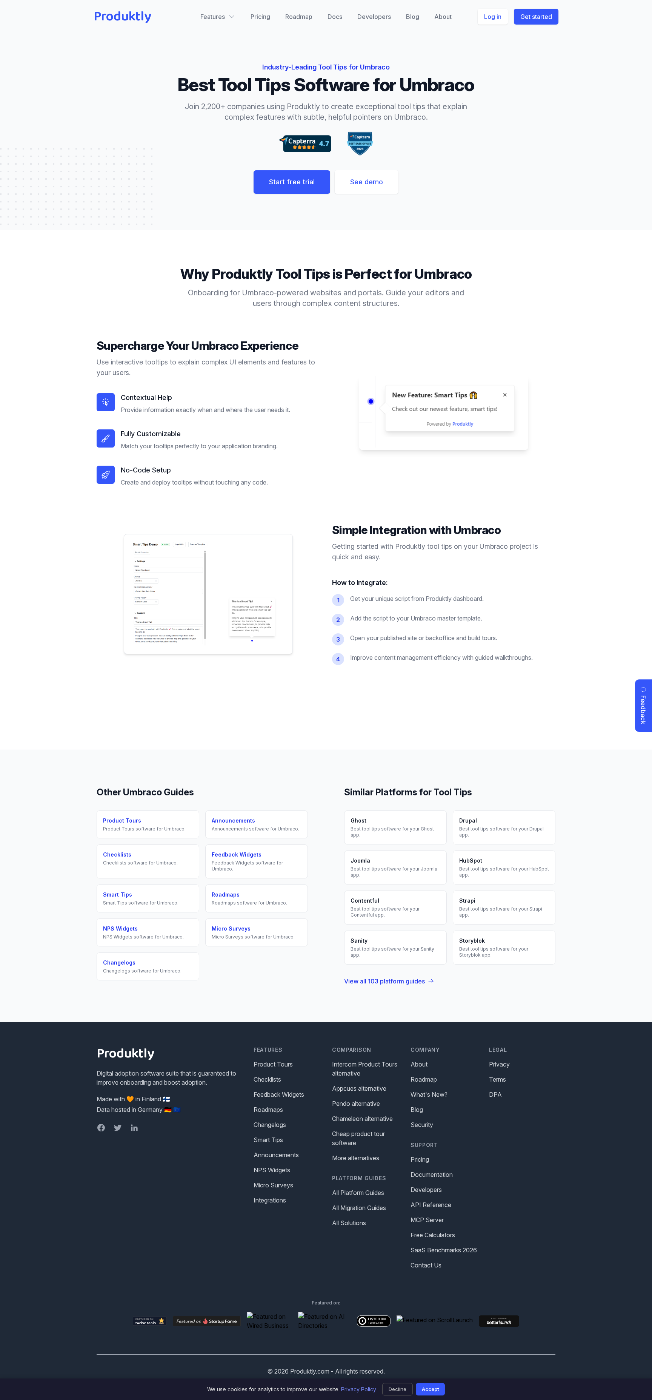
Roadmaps (268, 1109)
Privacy (499, 1064)
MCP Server (427, 1220)
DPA (495, 1094)
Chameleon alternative (362, 1118)
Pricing (260, 16)
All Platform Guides (358, 1192)
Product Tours (273, 1064)
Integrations (270, 1200)
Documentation (432, 1174)
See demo (366, 182)
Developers (374, 16)
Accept (430, 1389)
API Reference (431, 1205)
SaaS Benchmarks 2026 (444, 1250)
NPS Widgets (272, 1170)
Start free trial (292, 182)
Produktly (122, 16)
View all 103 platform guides (384, 981)
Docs (335, 16)
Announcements (276, 1155)
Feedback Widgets (279, 1094)
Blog (412, 16)
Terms (497, 1079)
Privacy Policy (358, 1389)
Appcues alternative (359, 1088)
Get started (536, 16)
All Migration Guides (359, 1208)
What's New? (429, 1094)
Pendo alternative (356, 1103)
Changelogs (270, 1124)
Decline (397, 1389)
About (443, 16)
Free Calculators (433, 1235)
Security (422, 1124)
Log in (492, 16)
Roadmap (298, 16)
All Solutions (349, 1223)
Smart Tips (268, 1140)
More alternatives (355, 1158)
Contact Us (426, 1265)
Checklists (267, 1079)
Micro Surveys (273, 1185)
